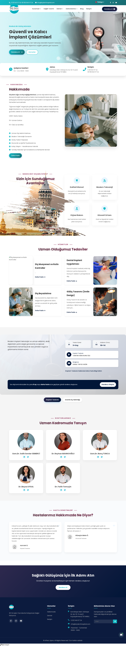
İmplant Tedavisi (52, 400)
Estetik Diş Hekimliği (72, 400)
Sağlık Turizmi (49, 9)
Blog (81, 9)
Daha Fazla (15, 155)
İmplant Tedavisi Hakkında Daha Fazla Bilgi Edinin (83, 371)
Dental (49, 616)
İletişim (89, 9)
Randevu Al (108, 9)
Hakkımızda (51, 612)
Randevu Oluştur (108, 384)
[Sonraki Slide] (67, 58)
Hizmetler (32, 55)
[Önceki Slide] (58, 58)
